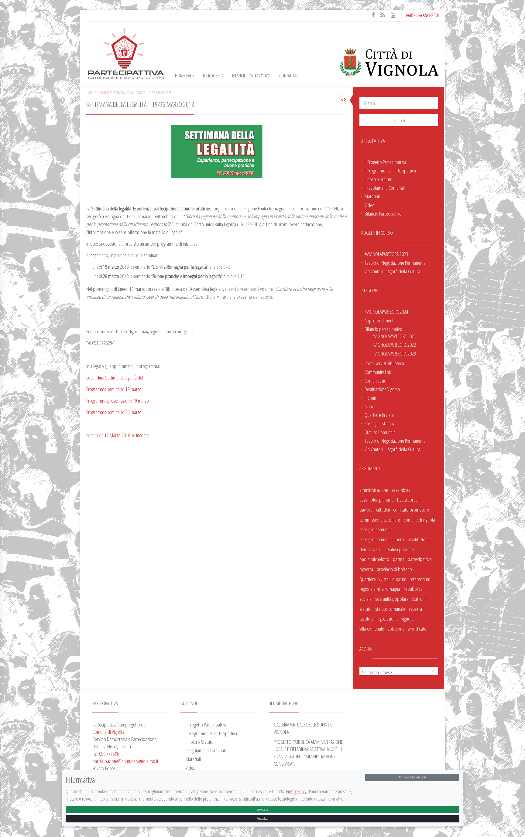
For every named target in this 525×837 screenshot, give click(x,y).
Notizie (370, 406)
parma (398, 559)
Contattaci (288, 75)
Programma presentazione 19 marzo (117, 400)
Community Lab (378, 372)
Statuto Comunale (380, 432)
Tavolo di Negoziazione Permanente (395, 262)
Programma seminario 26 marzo (114, 412)
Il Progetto (213, 75)
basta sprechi (408, 499)
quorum (399, 579)
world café (417, 628)
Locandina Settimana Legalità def (114, 377)
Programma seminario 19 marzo (114, 389)
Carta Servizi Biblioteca (384, 363)
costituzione (419, 539)
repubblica (413, 588)
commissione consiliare (379, 519)
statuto (365, 608)
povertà (366, 569)
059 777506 (109, 753)
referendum (420, 579)
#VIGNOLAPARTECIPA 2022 (394, 344)
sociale (365, 598)
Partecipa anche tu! (422, 15)
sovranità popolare (392, 598)
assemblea (401, 489)
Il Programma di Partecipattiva (390, 170)
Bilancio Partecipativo (251, 75)
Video (370, 205)
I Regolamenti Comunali (385, 187)
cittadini (383, 509)
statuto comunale (390, 608)
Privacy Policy (296, 791)
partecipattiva (420, 559)
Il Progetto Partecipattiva (385, 161)
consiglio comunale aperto (382, 539)
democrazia (369, 549)
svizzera (415, 608)
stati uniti (419, 598)
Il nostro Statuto (379, 179)
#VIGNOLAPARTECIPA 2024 (386, 311)
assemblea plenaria (376, 499)
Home (90, 92)
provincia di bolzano (394, 569)
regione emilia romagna (379, 588)
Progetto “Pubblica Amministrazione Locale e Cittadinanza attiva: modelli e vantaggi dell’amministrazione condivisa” (308, 752)
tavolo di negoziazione (378, 618)
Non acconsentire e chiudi (411, 777)
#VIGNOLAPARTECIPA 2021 (394, 336)
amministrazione (373, 489)
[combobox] (398, 671)
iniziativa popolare (399, 549)
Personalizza (262, 818)
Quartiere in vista (379, 414)
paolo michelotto (374, 559)
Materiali (372, 196)
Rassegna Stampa (380, 423)
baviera (365, 509)
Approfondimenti (379, 320)
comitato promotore (411, 509)
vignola (407, 618)
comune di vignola (419, 519)
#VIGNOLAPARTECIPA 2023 (386, 253)
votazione (396, 628)
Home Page (184, 75)
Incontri (371, 397)
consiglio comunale (376, 529)
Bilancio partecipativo (383, 328)
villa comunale (371, 628)
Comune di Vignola (108, 731)
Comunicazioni (377, 380)
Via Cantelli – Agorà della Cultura (392, 271)
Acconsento (262, 810)
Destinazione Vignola (382, 389)
